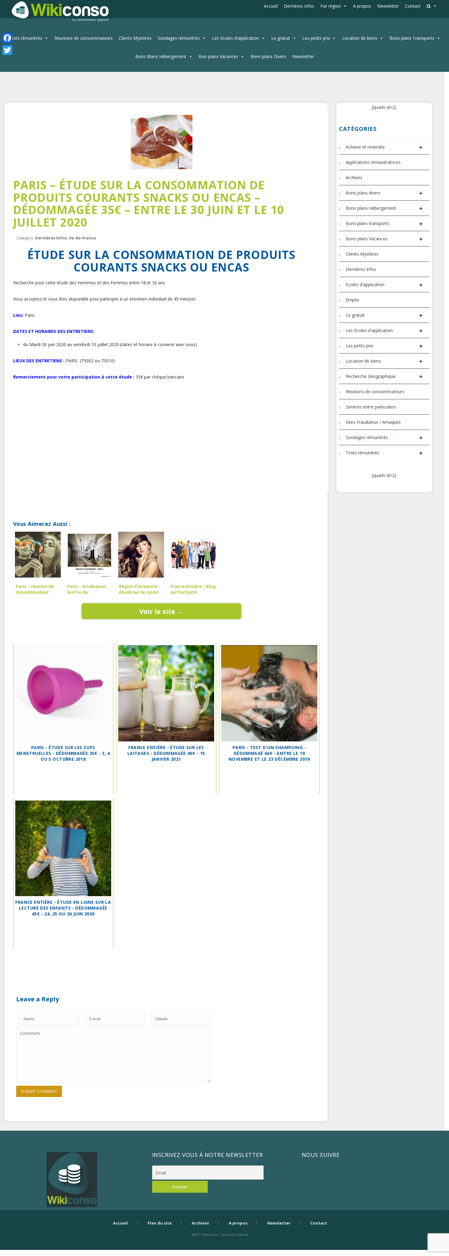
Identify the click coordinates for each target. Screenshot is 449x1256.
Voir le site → (161, 611)
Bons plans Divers (268, 56)
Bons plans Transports (411, 38)
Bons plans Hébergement (384, 208)
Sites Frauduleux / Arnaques (373, 422)
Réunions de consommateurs (83, 38)
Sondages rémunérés (179, 38)
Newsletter (388, 6)
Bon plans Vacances (218, 56)
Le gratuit (280, 38)
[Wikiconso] (59, 11)
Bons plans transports (384, 224)
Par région (330, 6)
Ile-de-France (82, 238)
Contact (413, 6)
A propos (362, 6)
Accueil (271, 6)
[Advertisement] (161, 409)
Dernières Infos (299, 6)
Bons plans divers (384, 193)
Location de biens (359, 38)
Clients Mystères (135, 38)
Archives (354, 177)
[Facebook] (7, 38)
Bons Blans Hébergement (160, 56)
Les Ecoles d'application (235, 38)
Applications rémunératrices (373, 162)
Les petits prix (316, 38)
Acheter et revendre (384, 147)
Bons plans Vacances (384, 239)
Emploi (352, 300)
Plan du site (160, 1223)
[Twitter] (7, 50)
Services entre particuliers (371, 407)
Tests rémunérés (25, 38)
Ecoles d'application (384, 285)
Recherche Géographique (384, 376)
